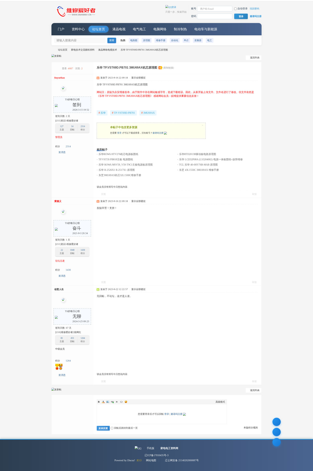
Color (103, 402)
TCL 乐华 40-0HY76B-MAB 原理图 (198, 164)
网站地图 (151, 460)
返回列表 (255, 57)
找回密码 (254, 8)
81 (62, 338)
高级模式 (220, 401)
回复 (103, 194)
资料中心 (78, 29)
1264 (83, 338)
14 (72, 126)
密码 (193, 16)
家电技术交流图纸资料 (83, 49)
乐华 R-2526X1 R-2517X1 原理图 (117, 170)
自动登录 (242, 8)
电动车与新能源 (205, 29)
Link (112, 402)
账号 (193, 8)
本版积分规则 (251, 427)
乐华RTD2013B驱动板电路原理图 (197, 154)
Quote (117, 402)
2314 (83, 126)
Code (121, 402)
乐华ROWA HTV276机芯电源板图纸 (118, 154)
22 (62, 250)
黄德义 (57, 201)
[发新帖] (56, 56)
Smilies (126, 402)
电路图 (133, 40)
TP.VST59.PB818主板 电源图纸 (116, 159)
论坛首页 (98, 29)
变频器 (197, 40)
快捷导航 (255, 29)
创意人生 (59, 289)
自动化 (174, 40)
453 (72, 338)
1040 (72, 250)
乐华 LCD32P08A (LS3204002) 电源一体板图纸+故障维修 (211, 159)
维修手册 (160, 40)
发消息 (62, 152)
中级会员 (60, 349)
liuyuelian (59, 77)
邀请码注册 (256, 16)
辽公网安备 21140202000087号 (182, 460)
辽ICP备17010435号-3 (156, 455)
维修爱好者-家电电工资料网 (52, 49)
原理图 (146, 40)
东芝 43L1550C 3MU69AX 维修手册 (199, 170)
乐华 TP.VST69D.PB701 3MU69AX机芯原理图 (144, 49)
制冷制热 (180, 29)
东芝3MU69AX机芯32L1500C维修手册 (120, 175)
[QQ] (138, 448)
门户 (61, 29)
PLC (186, 40)
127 (61, 126)
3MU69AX (148, 112)
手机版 (150, 448)
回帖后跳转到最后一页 (126, 428)
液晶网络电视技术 (107, 49)
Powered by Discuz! (124, 460)
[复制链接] (168, 67)
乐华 (102, 112)
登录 (119, 133)
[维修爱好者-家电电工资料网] (76, 17)
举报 (254, 194)
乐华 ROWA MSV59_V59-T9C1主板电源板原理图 (126, 164)
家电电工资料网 (169, 448)
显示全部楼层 (138, 77)
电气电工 (139, 29)
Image (108, 402)
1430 (83, 250)
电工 (209, 40)
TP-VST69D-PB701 (123, 112)
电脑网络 (159, 29)
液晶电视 (119, 29)
